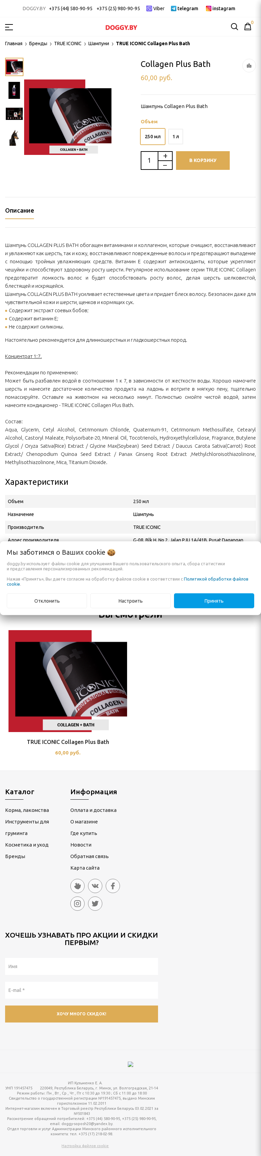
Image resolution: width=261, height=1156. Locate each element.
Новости (80, 845)
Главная (13, 43)
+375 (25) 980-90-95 (118, 8)
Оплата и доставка (93, 810)
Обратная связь (89, 856)
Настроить (131, 600)
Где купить (83, 833)
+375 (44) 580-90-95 (70, 8)
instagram (223, 8)
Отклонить (47, 600)
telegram (187, 8)
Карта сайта (85, 868)
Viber (158, 8)
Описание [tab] (19, 210)
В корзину (202, 160)
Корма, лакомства (27, 810)
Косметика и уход (27, 845)
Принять (214, 600)
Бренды (15, 856)
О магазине (84, 821)
